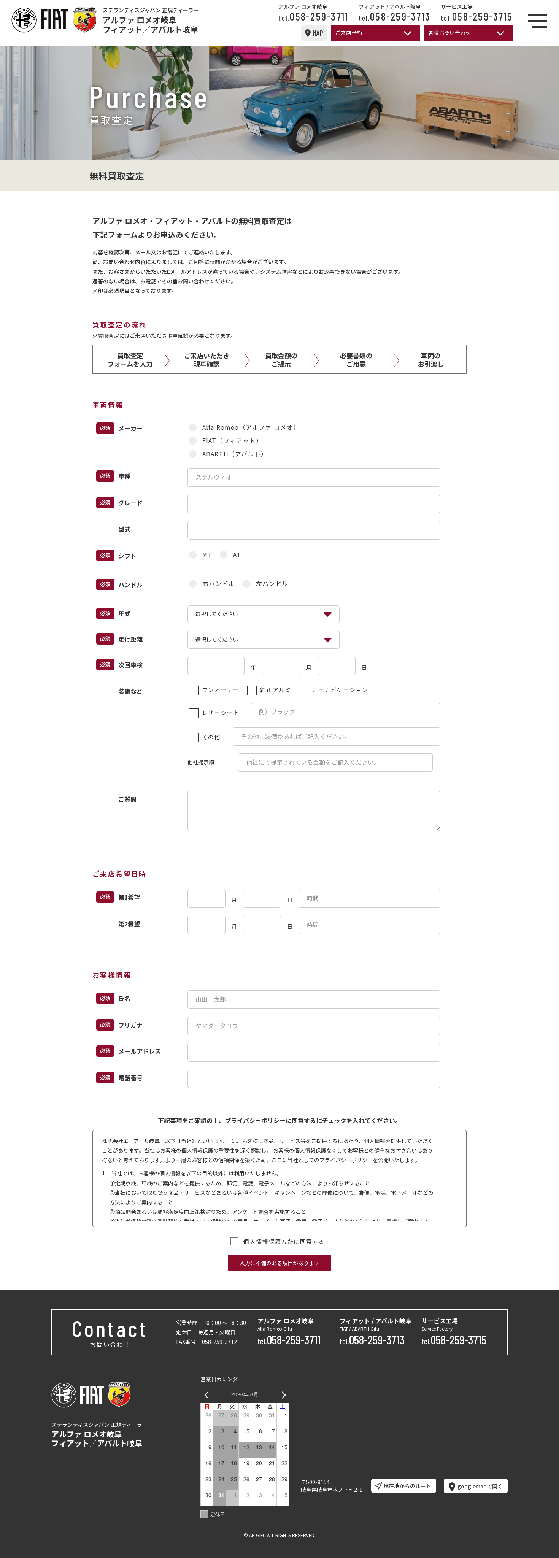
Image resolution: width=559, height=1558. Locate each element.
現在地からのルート (407, 1486)
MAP (318, 32)
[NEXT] (282, 1394)
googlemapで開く (480, 1486)
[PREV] (207, 1394)
